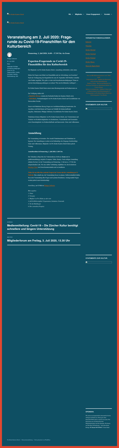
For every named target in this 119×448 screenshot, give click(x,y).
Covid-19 (9, 70)
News (8, 64)
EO (13, 70)
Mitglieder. (78, 14)
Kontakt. (107, 14)
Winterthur (89, 46)
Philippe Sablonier (49, 185)
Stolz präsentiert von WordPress (42, 440)
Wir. (70, 14)
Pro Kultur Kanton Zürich (13, 440)
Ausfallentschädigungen (13, 68)
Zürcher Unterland (91, 54)
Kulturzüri (88, 42)
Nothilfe (15, 74)
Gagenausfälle (11, 72)
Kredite (17, 72)
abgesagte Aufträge (12, 66)
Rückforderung (11, 76)
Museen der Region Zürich (93, 66)
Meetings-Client (32, 167)
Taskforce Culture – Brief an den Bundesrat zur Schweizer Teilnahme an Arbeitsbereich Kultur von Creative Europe (99, 85)
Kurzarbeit (10, 74)
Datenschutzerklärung (27, 440)
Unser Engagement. (93, 14)
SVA (17, 76)
